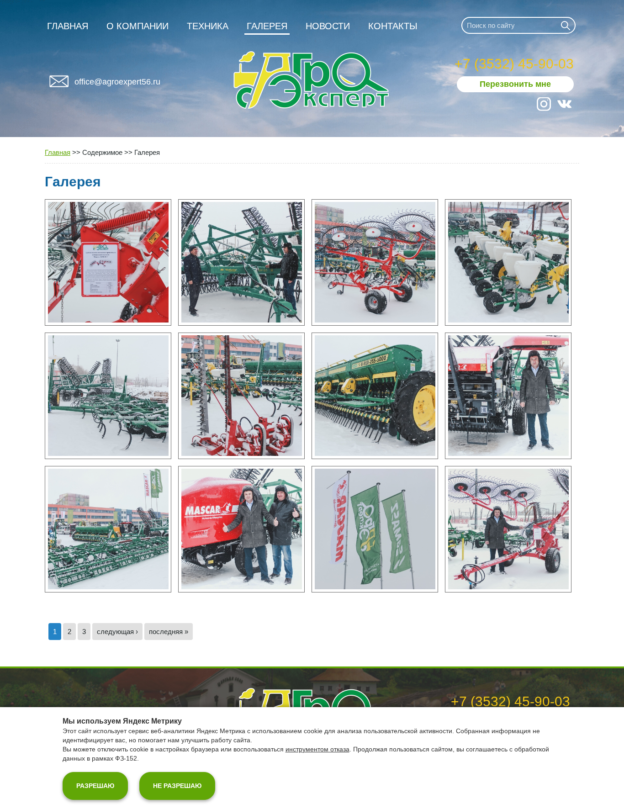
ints (544, 104)
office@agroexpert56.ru (117, 81)
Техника (207, 26)
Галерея (267, 26)
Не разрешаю (177, 785)
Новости (328, 26)
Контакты (393, 26)
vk (564, 104)
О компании (137, 26)
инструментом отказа (317, 749)
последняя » (168, 631)
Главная (67, 26)
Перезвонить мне (515, 84)
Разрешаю (95, 785)
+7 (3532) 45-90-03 (514, 63)
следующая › (117, 631)
